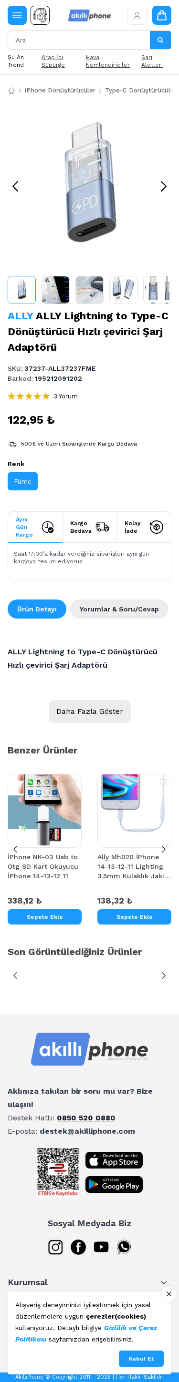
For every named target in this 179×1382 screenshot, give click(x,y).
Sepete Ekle (45, 917)
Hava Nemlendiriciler (108, 61)
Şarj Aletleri (152, 61)
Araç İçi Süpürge (53, 61)
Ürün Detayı (37, 609)
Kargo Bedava (81, 527)
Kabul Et (141, 1358)
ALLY (20, 316)
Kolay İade (133, 527)
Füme (23, 481)
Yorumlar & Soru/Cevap (119, 609)
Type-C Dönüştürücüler (141, 90)
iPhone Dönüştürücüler (60, 90)
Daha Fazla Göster (89, 711)
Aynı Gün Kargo (24, 527)
